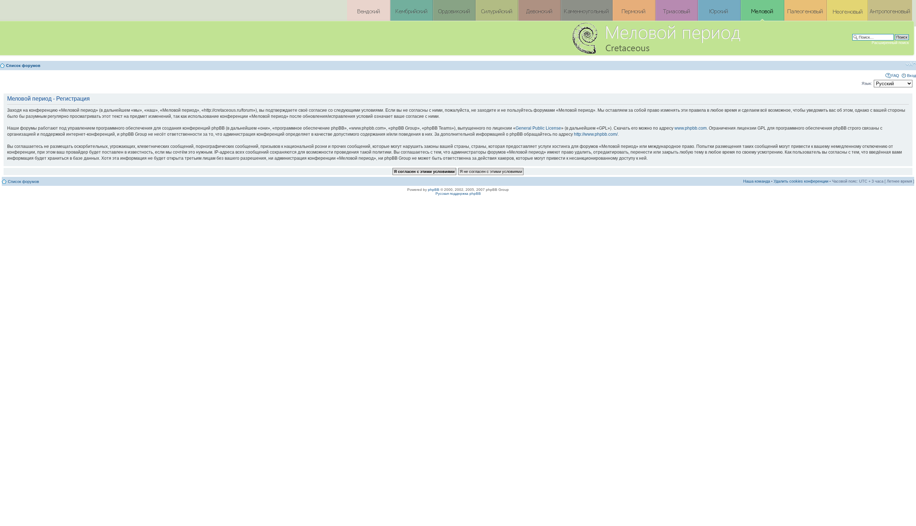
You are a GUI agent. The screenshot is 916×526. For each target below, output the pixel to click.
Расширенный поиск (890, 42)
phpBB (433, 190)
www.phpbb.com (690, 128)
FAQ (895, 75)
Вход (911, 75)
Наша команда (756, 181)
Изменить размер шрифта (911, 64)
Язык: (867, 83)
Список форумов (23, 65)
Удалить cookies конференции (801, 181)
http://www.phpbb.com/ (596, 134)
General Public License (538, 128)
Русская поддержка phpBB (458, 194)
